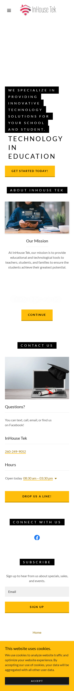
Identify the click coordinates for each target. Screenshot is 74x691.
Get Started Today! (30, 171)
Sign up (37, 607)
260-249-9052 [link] (15, 451)
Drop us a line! (36, 496)
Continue (37, 314)
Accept (37, 680)
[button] (9, 10)
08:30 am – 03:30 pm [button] (38, 478)
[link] (37, 10)
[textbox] (37, 592)
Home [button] (37, 632)
